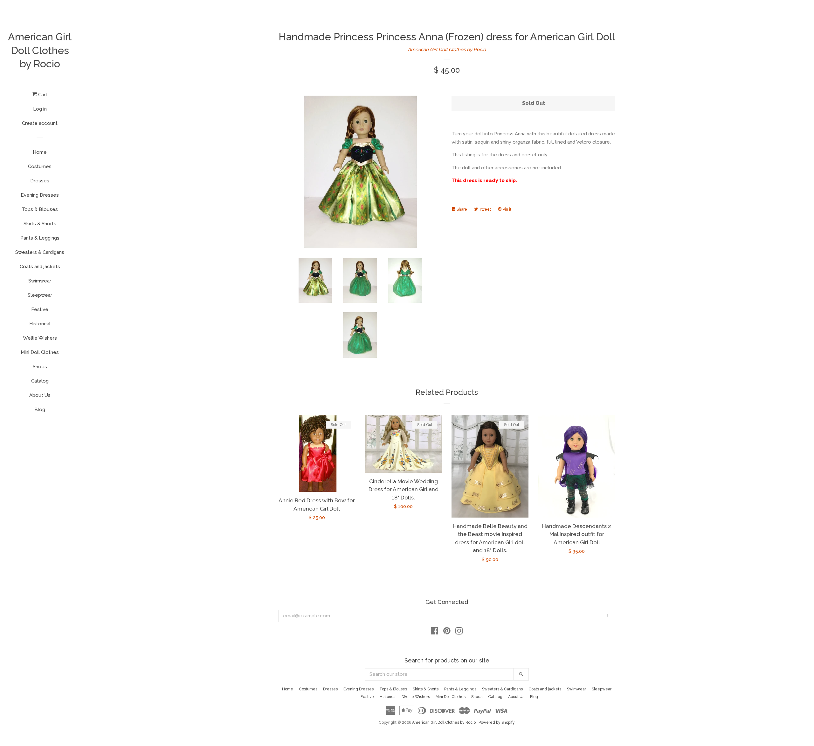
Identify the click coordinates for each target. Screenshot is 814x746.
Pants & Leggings (39, 238)
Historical (40, 324)
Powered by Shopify (497, 722)
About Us (40, 395)
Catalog (40, 381)
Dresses (39, 181)
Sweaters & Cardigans (39, 252)
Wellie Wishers (40, 338)
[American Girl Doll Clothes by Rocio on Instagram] (459, 632)
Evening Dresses (40, 195)
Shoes (40, 367)
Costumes (40, 166)
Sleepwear (40, 295)
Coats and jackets (40, 266)
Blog (39, 409)
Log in (40, 109)
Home (40, 152)
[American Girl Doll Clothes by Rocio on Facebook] (434, 632)
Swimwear (39, 281)
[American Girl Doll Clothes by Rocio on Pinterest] (447, 632)
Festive (39, 309)
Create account (40, 123)
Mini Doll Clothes (40, 352)
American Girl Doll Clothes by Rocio (40, 50)
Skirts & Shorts (40, 224)
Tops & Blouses (40, 209)
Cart (42, 95)
